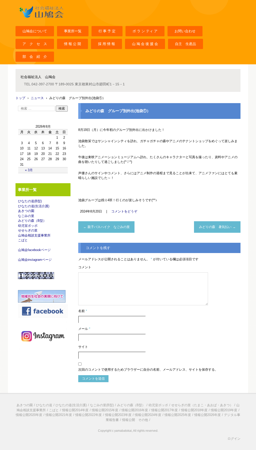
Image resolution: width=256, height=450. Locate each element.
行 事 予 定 (107, 31)
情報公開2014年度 (75, 410)
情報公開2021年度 (59, 415)
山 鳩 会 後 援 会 (145, 44)
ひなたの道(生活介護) (33, 206)
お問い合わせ (185, 31)
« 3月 (29, 170)
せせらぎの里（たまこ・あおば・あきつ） (202, 405)
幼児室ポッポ (28, 226)
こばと (23, 240)
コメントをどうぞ (124, 211)
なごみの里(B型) (102, 405)
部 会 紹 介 (34, 57)
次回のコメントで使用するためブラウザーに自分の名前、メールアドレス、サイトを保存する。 (148, 369)
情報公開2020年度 (29, 415)
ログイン (234, 438)
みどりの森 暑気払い (217, 227)
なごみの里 (26, 216)
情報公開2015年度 (105, 410)
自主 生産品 (185, 44)
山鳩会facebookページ (34, 250)
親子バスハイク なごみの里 (106, 227)
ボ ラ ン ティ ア (145, 31)
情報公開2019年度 (224, 410)
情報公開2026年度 (207, 415)
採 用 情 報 (106, 44)
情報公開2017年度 (164, 410)
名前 (82, 311)
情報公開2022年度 (88, 415)
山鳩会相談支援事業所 (34, 235)
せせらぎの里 (28, 230)
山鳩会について (34, 31)
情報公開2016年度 (135, 410)
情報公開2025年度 (177, 415)
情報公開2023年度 (118, 415)
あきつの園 (26, 211)
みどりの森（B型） (32, 220)
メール (84, 329)
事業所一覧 (73, 31)
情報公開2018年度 (194, 410)
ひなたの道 (44, 405)
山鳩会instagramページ (35, 260)
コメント (84, 267)
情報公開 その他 (135, 420)
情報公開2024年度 (148, 415)
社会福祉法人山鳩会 (34, 21)
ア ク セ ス (34, 44)
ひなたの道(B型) (30, 201)
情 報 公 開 (72, 44)
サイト (83, 347)
